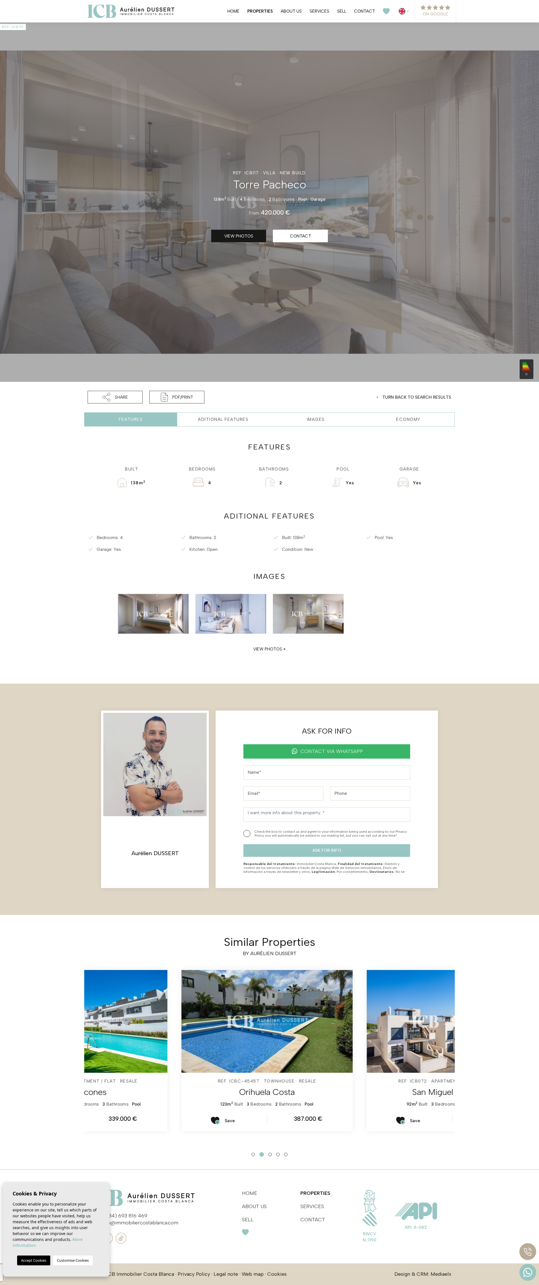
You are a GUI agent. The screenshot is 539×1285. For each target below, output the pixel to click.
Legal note (226, 1274)
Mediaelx (441, 1274)
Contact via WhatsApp (331, 751)
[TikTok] (121, 1238)
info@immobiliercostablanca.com (140, 1223)
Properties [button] (260, 11)
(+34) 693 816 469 (125, 1216)
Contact (364, 11)
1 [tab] (253, 1154)
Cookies (277, 1274)
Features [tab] (131, 419)
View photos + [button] (269, 649)
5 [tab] (285, 1154)
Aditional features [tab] (223, 419)
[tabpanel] (176, 1050)
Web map (253, 1274)
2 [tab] (261, 1154)
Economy (408, 419)
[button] (115, 397)
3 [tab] (270, 1154)
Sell (341, 11)
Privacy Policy (194, 1274)
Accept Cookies (33, 1260)
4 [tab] (278, 1154)
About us (291, 11)
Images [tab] (316, 419)
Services (319, 11)
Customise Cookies (73, 1260)
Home (233, 11)
